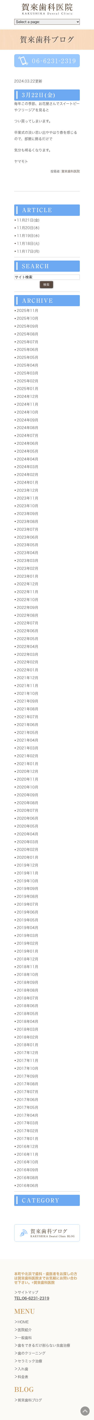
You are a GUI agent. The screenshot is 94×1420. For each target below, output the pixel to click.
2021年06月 (27, 724)
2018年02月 (27, 1037)
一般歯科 (25, 1337)
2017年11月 (27, 1060)
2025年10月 (27, 318)
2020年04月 (27, 834)
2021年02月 (27, 756)
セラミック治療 (30, 1361)
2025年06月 (27, 349)
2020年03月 (27, 842)
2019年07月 (27, 904)
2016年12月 (27, 1146)
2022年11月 (27, 592)
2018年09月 (27, 982)
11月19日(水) (28, 235)
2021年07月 (27, 717)
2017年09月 (27, 1076)
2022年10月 (27, 599)
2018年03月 (27, 1029)
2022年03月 (27, 654)
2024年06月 (27, 443)
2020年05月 (27, 826)
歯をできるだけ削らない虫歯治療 (44, 1345)
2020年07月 (27, 810)
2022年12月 (27, 584)
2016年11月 (27, 1154)
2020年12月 (27, 771)
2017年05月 (27, 1107)
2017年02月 (27, 1131)
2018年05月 (27, 1013)
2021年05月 (27, 732)
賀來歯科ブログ (30, 1400)
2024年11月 (27, 404)
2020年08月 (27, 803)
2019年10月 (27, 881)
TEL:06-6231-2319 (31, 1298)
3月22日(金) (39, 95)
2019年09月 (27, 888)
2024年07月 (27, 435)
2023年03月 (27, 560)
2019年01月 (27, 951)
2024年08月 (27, 427)
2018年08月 (27, 990)
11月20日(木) (28, 228)
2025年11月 (27, 310)
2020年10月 (27, 787)
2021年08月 (27, 709)
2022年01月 (27, 670)
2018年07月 (27, 998)
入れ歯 (23, 1369)
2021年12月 (27, 678)
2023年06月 (27, 537)
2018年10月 (27, 974)
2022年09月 (27, 607)
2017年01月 (27, 1138)
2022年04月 (27, 646)
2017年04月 (27, 1115)
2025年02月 (27, 381)
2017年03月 (27, 1123)
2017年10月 (27, 1068)
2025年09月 (27, 326)
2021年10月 (27, 693)
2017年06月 (27, 1099)
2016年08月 (27, 1178)
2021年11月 (27, 685)
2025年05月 (27, 357)
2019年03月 (27, 935)
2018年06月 (27, 1006)
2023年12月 (27, 490)
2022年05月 (27, 638)
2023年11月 (27, 498)
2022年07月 (27, 623)
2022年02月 (27, 662)
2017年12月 (27, 1052)
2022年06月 (27, 631)
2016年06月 (27, 1185)
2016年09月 (27, 1170)
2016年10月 (27, 1162)
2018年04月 (27, 1021)
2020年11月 (27, 779)
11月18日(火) (28, 243)
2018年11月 (27, 966)
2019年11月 (27, 873)
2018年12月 (27, 959)
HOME (23, 1322)
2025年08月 (27, 334)
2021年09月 (27, 701)
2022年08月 (27, 615)
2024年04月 (27, 459)
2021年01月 (27, 764)
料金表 (23, 1377)
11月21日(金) (28, 220)
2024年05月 (27, 451)
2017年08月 (27, 1084)
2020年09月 (27, 795)
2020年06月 (27, 818)
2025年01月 (27, 388)
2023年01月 (27, 576)
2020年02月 (27, 849)
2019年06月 (27, 912)
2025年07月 (27, 342)
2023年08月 (27, 521)
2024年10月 (27, 412)
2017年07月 (27, 1092)
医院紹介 (25, 1330)
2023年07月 (27, 529)
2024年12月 (27, 396)
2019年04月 (27, 927)
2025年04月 (27, 365)
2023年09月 (27, 513)
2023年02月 (27, 568)
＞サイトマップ (26, 1292)
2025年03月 (27, 373)
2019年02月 (27, 943)
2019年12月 (27, 865)
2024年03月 (27, 467)
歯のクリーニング (31, 1353)
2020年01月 (27, 857)
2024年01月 (27, 482)
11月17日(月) (28, 251)
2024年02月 (27, 474)
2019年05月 (27, 920)
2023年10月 (27, 506)
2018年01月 (27, 1045)
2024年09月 (27, 420)
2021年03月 (27, 748)
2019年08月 (27, 896)
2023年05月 (27, 545)
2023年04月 (27, 553)
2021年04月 (27, 740)
